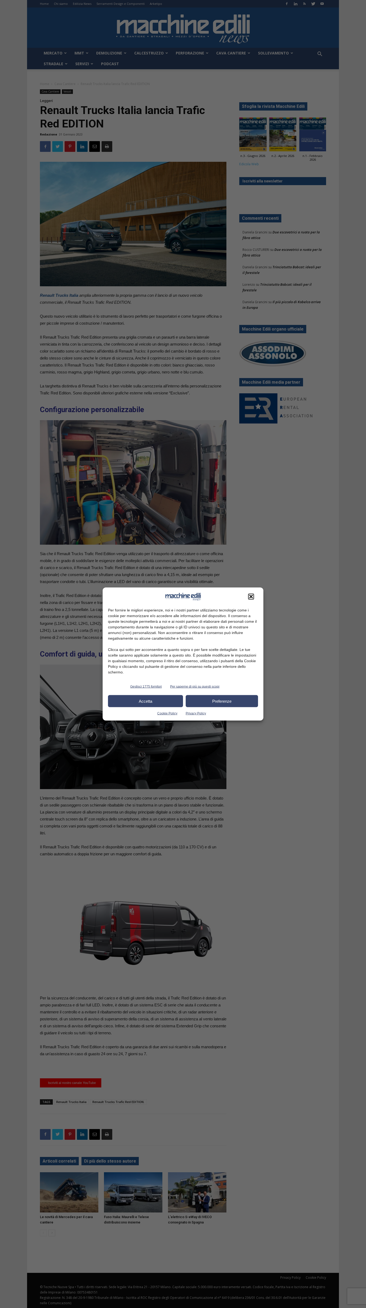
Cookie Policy (167, 713)
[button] (251, 596)
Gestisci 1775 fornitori (146, 686)
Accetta (145, 701)
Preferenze (221, 701)
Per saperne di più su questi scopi (194, 686)
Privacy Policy (196, 713)
